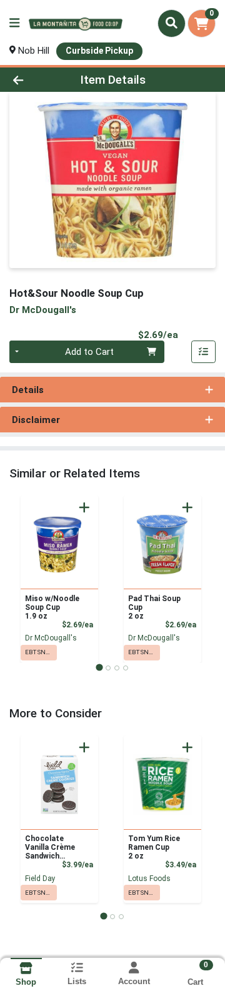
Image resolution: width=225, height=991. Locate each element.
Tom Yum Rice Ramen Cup (154, 847)
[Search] (172, 23)
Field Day (40, 878)
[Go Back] (35, 79)
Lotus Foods (149, 878)
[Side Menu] (14, 23)
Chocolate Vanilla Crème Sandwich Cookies (50, 847)
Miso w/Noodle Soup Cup (52, 607)
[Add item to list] (203, 352)
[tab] (99, 667)
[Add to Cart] (84, 507)
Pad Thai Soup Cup (154, 607)
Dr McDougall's (51, 638)
